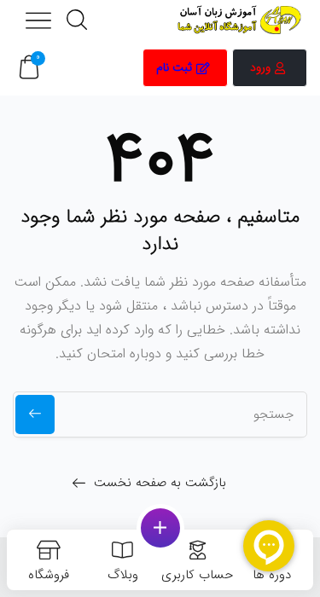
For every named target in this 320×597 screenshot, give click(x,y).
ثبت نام (174, 67)
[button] (29, 67)
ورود (260, 67)
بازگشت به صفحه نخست (160, 482)
